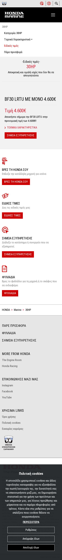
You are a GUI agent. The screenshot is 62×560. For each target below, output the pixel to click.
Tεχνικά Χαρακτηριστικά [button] (17, 39)
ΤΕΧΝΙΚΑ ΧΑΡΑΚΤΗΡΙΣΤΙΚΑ (22, 127)
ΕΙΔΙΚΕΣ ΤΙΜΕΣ (12, 215)
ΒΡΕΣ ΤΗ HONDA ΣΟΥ (16, 181)
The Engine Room (12, 360)
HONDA (6, 309)
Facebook (7, 391)
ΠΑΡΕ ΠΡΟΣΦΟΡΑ (14, 326)
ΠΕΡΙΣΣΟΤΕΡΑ (31, 522)
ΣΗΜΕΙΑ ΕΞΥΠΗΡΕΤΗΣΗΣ (20, 135)
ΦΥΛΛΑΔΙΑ (10, 293)
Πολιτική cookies (11, 422)
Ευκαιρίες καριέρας (12, 428)
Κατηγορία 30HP (13, 33)
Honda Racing (10, 366)
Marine (17, 309)
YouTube (7, 397)
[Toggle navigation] (53, 15)
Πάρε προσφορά (13, 52)
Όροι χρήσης (9, 416)
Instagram (7, 385)
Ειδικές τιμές (11, 45)
